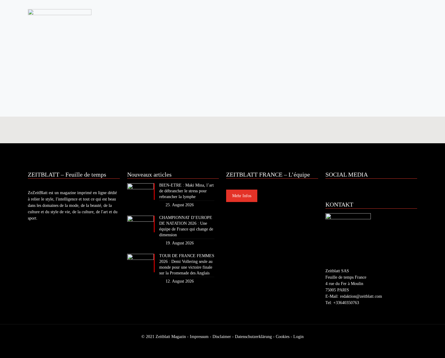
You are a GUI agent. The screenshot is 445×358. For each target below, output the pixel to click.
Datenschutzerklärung (253, 336)
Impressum (199, 336)
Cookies (282, 336)
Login (298, 336)
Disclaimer (222, 336)
